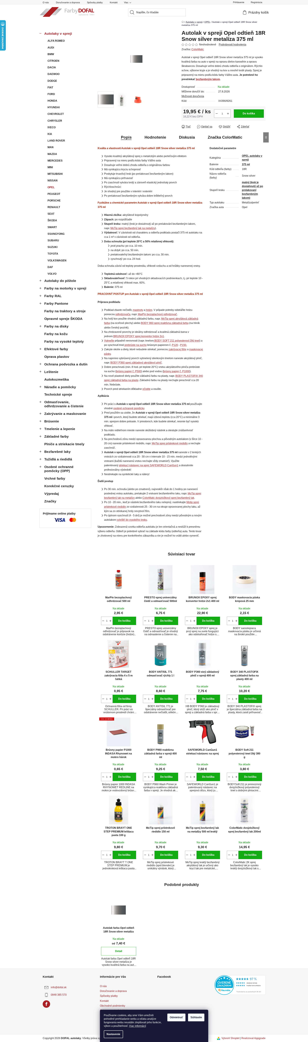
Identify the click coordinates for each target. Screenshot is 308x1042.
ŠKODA (52, 220)
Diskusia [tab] (187, 137)
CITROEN (53, 60)
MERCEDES (55, 160)
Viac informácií (137, 1026)
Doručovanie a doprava (68, 2)
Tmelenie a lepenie (59, 429)
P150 (183, 345)
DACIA (52, 67)
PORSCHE (54, 200)
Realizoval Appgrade (253, 1038)
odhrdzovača (122, 314)
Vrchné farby (54, 478)
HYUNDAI (54, 107)
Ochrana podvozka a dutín (65, 364)
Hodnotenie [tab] (155, 137)
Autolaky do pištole (60, 281)
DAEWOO (53, 74)
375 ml (246, 164)
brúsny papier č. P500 (128, 371)
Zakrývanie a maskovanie (65, 414)
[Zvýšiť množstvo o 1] (228, 114)
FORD (51, 94)
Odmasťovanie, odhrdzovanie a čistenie (64, 404)
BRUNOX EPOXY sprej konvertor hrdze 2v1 (138, 336)
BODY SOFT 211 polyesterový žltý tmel (177, 340)
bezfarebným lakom (208, 79)
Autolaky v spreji (58, 33)
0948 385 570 (59, 994)
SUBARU (53, 240)
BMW (51, 54)
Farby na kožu (56, 334)
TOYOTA (53, 253)
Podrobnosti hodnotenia (232, 44)
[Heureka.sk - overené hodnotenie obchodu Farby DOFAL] (240, 985)
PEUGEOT (54, 194)
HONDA (52, 100)
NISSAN (53, 180)
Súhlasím (196, 1017)
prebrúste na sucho (136, 345)
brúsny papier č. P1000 (176, 371)
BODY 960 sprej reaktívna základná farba (165, 323)
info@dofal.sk (58, 987)
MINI (50, 167)
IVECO (52, 127)
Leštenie (51, 372)
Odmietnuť (176, 1017)
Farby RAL (53, 296)
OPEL (51, 187)
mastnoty (138, 310)
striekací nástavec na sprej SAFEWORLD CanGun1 (148, 465)
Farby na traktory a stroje (65, 311)
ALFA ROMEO (56, 40)
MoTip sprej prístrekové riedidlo (170, 443)
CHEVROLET (56, 114)
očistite (146, 389)
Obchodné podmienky (112, 1005)
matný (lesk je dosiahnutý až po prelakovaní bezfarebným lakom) (252, 190)
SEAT (51, 213)
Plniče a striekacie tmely (64, 444)
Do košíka (249, 113)
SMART (52, 227)
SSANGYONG (56, 233)
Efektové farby (56, 349)
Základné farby (56, 436)
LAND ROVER (56, 140)
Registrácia (256, 2)
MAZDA (52, 154)
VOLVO (52, 273)
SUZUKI (52, 247)
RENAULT (54, 207)
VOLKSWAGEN (57, 260)
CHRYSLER (55, 120)
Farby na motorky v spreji (65, 288)
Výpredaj (51, 493)
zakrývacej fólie (177, 349)
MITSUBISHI (55, 174)
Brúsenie (51, 421)
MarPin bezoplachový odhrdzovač (157, 314)
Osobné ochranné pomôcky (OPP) (59, 469)
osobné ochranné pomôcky (128, 408)
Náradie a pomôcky (60, 387)
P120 (175, 345)
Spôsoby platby (95, 2)
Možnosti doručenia (193, 96)
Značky (50, 501)
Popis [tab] (126, 137)
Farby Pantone (56, 303)
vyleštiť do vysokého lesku (132, 519)
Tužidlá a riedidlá (58, 459)
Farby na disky (56, 326)
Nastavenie (113, 1034)
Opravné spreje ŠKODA (63, 319)
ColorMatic (197, 49)
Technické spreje (58, 394)
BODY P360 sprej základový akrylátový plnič (136, 362)
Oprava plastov (56, 356)
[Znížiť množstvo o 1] (216, 114)
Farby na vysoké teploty (64, 341)
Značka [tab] (225, 137)
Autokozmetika (56, 379)
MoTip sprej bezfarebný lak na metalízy (132, 228)
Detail (118, 951)
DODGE (52, 80)
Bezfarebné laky (57, 451)
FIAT (50, 87)
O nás (46, 2)
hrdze (149, 310)
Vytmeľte (109, 340)
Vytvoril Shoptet (230, 1038)
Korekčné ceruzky (59, 486)
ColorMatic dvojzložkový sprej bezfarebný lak (168, 497)
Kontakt (114, 2)
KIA (50, 134)
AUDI (51, 47)
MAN (51, 147)
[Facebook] (46, 1004)
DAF (50, 267)
